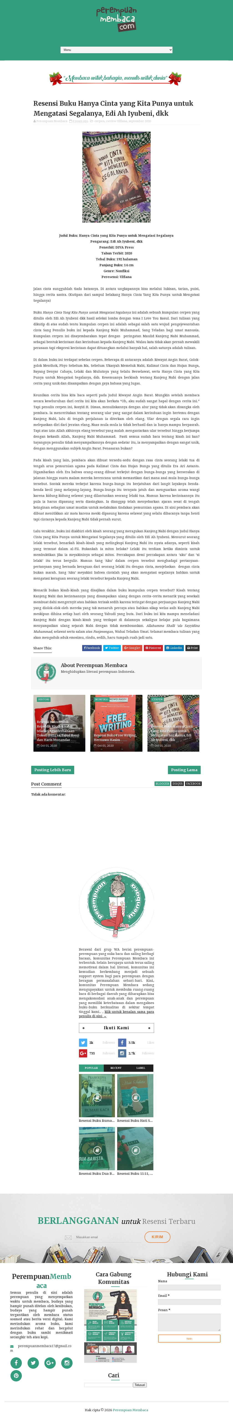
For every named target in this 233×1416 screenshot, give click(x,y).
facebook (193, 783)
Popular (91, 1068)
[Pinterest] (16, 1375)
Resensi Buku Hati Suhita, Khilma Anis (135, 1121)
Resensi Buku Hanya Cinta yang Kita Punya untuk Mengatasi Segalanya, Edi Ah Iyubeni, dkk (171, 733)
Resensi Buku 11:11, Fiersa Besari (135, 1174)
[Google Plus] (50, 1363)
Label (141, 1068)
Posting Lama (184, 770)
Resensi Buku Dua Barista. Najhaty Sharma (97, 1174)
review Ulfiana (116, 121)
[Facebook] (16, 1363)
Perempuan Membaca (130, 1410)
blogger (162, 783)
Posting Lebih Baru (52, 770)
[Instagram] (67, 1363)
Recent (116, 1068)
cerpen (99, 121)
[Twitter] (33, 1363)
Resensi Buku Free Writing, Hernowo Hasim (115, 737)
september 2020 (140, 121)
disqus (177, 783)
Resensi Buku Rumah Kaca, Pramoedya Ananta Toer (97, 1121)
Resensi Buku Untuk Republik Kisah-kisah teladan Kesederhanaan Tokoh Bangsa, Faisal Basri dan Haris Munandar (58, 731)
